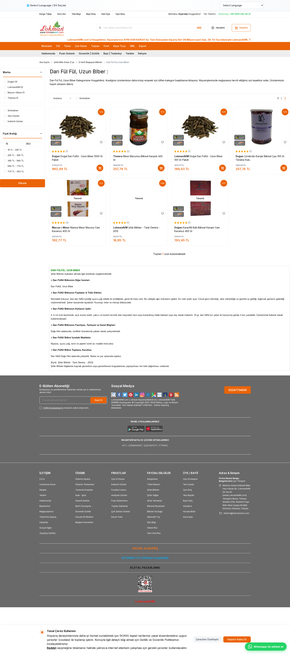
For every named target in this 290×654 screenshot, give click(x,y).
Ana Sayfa (44, 62)
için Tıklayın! (232, 479)
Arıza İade (188, 517)
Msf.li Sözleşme (83, 506)
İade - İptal (80, 495)
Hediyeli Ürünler (119, 495)
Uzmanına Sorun (47, 484)
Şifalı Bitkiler (153, 490)
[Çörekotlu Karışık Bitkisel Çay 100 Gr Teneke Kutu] (261, 127)
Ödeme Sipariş (82, 479)
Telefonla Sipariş (47, 517)
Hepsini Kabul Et (237, 639)
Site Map (151, 522)
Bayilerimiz (44, 506)
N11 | (124, 445)
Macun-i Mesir (61, 227)
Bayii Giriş (187, 500)
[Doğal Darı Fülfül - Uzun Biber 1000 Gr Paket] (77, 127)
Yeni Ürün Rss (154, 533)
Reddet (51, 648)
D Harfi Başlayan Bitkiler (90, 62)
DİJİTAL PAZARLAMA (145, 567)
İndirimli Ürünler (118, 484)
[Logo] (59, 28)
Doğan (56, 156)
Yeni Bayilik (188, 495)
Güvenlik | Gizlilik (89, 53)
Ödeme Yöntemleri (84, 484)
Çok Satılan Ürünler (120, 511)
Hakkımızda (48, 53)
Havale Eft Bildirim (84, 517)
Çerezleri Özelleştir (207, 639)
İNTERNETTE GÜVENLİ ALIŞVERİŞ (145, 558)
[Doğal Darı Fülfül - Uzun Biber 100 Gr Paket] (200, 127)
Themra (118, 156)
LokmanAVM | (135, 445)
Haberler (43, 522)
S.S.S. (42, 479)
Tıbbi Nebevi (153, 484)
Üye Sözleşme (190, 479)
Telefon (212, 14)
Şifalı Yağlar (152, 495)
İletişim (142, 53)
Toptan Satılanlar (119, 506)
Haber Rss (152, 527)
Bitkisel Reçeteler (156, 506)
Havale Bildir (189, 511)
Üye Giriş (187, 490)
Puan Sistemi (67, 53)
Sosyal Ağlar (45, 527)
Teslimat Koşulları (84, 490)
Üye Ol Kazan (118, 479)
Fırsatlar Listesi (118, 490)
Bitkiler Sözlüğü (154, 511)
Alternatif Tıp (153, 517)
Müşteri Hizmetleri (84, 522)
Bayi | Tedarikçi (112, 53)
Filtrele (22, 183)
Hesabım (187, 506)
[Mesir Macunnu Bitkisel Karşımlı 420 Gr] (138, 127)
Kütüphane (152, 479)
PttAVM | (163, 445)
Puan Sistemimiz (119, 500)
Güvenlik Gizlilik (83, 511)
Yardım (130, 53)
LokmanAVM (182, 156)
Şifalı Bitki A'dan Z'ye (64, 62)
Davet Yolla (116, 517)
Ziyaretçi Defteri (47, 533)
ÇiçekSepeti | (150, 445)
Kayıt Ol (98, 400)
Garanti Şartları (82, 500)
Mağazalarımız (46, 511)
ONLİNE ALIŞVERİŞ (145, 548)
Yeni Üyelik (188, 484)
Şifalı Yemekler (154, 500)
